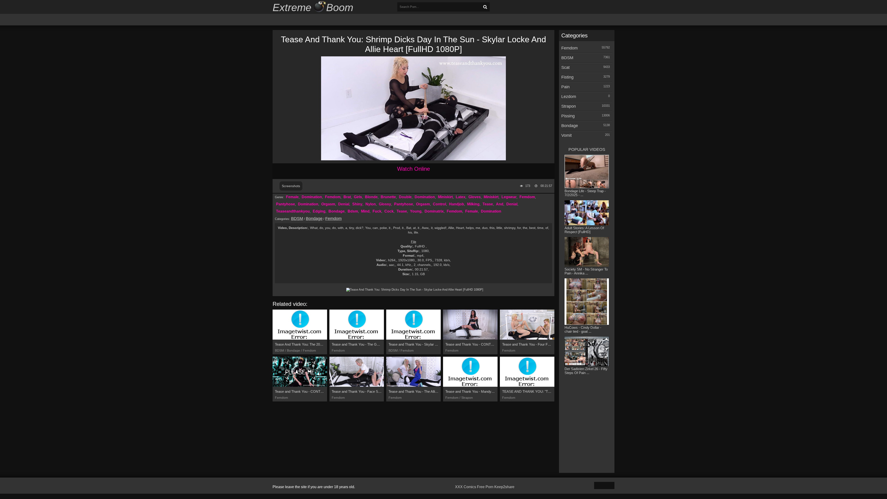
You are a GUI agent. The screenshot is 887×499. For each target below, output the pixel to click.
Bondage (336, 211)
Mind (365, 211)
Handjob (456, 204)
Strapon (568, 106)
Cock (389, 211)
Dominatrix (434, 211)
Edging (319, 211)
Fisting (567, 77)
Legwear (508, 197)
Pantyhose (285, 204)
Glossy (385, 204)
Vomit (566, 135)
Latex (460, 197)
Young (416, 211)
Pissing (568, 116)
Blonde (371, 197)
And (499, 204)
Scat (565, 67)
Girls (358, 197)
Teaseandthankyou (293, 211)
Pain (565, 87)
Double (405, 197)
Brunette (388, 197)
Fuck (377, 211)
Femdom (332, 197)
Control (439, 204)
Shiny (357, 204)
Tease (488, 204)
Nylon (370, 204)
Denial (343, 204)
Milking (473, 204)
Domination (312, 197)
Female (292, 197)
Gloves (474, 197)
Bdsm (353, 211)
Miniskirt (445, 197)
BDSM (297, 218)
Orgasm (328, 204)
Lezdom (568, 96)
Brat (347, 197)
